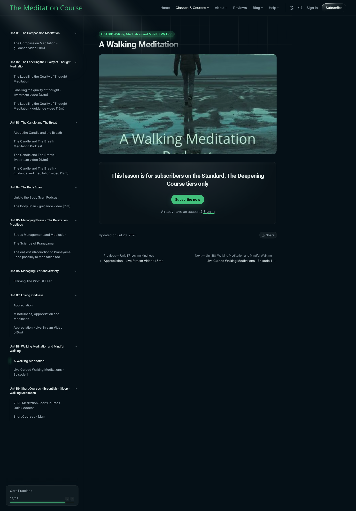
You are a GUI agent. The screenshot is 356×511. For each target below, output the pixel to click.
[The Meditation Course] (46, 7)
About (219, 8)
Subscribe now (187, 199)
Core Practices (21, 491)
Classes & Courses (191, 8)
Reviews (240, 8)
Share (270, 235)
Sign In (312, 8)
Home (165, 8)
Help (272, 8)
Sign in (209, 211)
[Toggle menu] (75, 33)
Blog (256, 8)
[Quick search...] (300, 8)
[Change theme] (291, 8)
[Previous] (67, 499)
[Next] (72, 499)
